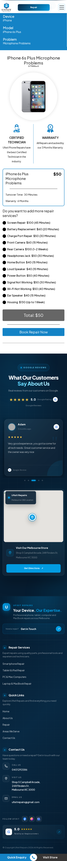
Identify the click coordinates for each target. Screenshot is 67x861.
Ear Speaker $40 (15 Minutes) (26, 295)
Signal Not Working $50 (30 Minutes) (31, 282)
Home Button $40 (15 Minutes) (27, 262)
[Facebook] (25, 819)
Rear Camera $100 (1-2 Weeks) (27, 249)
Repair (33, 7)
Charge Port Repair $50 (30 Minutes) (31, 236)
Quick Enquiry (16, 857)
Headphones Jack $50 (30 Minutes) (30, 256)
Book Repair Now (33, 332)
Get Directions (33, 568)
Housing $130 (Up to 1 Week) (26, 302)
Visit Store (50, 857)
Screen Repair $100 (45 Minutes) (28, 222)
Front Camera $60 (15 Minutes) (27, 242)
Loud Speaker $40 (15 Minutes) (27, 269)
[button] (25, 480)
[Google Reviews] (39, 819)
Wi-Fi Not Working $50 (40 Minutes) (31, 289)
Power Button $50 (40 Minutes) (28, 275)
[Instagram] (32, 819)
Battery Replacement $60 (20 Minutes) (33, 229)
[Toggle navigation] (61, 7)
